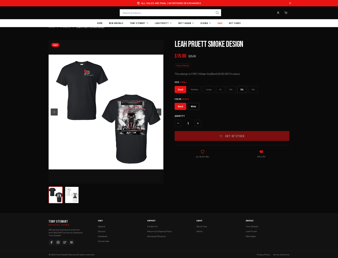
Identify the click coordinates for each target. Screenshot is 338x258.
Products (65, 27)
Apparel (101, 226)
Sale (220, 22)
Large (209, 89)
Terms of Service (281, 254)
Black (180, 106)
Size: (181, 81)
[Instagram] (58, 242)
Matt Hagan (184, 22)
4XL (253, 89)
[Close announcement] (290, 3)
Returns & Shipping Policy (159, 231)
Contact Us (152, 226)
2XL (231, 89)
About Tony (201, 226)
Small (180, 89)
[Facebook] (51, 242)
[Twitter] (65, 242)
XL (220, 89)
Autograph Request (156, 236)
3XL (242, 89)
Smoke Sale (103, 241)
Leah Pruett (162, 22)
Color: (182, 98)
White (193, 106)
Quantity (180, 115)
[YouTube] (71, 242)
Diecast (101, 231)
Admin (199, 231)
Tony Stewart (137, 22)
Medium (194, 89)
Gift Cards (235, 22)
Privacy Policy (263, 254)
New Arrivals (116, 22)
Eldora (204, 22)
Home (100, 22)
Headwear (103, 236)
